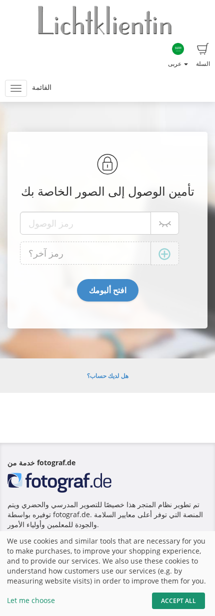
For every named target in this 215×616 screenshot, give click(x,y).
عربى (175, 63)
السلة (203, 63)
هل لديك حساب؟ (107, 375)
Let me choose (31, 600)
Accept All (178, 601)
